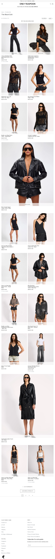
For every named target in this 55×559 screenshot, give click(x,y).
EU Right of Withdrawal (6, 534)
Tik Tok (3, 543)
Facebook (3, 546)
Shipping (3, 529)
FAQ (2, 531)
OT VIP (3, 524)
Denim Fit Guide (31, 524)
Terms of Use (31, 531)
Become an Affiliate (5, 553)
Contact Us (4, 522)
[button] (50, 4)
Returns (3, 527)
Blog (2, 550)
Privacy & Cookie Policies (33, 534)
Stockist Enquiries (32, 529)
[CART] (53, 4)
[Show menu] (2, 4)
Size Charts (30, 527)
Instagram (3, 541)
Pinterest (3, 548)
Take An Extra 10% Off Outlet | (27, 6)
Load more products (27, 490)
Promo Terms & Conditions (34, 536)
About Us (30, 522)
